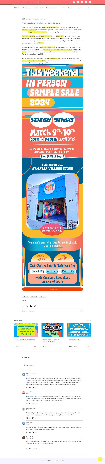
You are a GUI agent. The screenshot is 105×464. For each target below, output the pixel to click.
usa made (25, 296)
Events (63, 8)
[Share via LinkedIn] (31, 306)
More (78, 8)
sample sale (34, 296)
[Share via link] (35, 306)
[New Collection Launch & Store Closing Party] (52, 330)
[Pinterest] (90, 2)
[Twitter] (78, 2)
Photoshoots (26, 8)
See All (89, 320)
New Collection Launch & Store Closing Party (51, 340)
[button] (89, 7)
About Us (71, 8)
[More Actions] (82, 374)
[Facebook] (74, 2)
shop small (42, 296)
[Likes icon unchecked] (27, 387)
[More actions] (82, 19)
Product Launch (38, 8)
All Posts (16, 8)
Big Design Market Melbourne (25, 340)
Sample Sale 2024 (75, 340)
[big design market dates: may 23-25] (26, 330)
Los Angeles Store (51, 8)
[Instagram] (82, 2)
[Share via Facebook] (23, 306)
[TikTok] (86, 2)
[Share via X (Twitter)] (27, 306)
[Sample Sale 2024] (79, 330)
